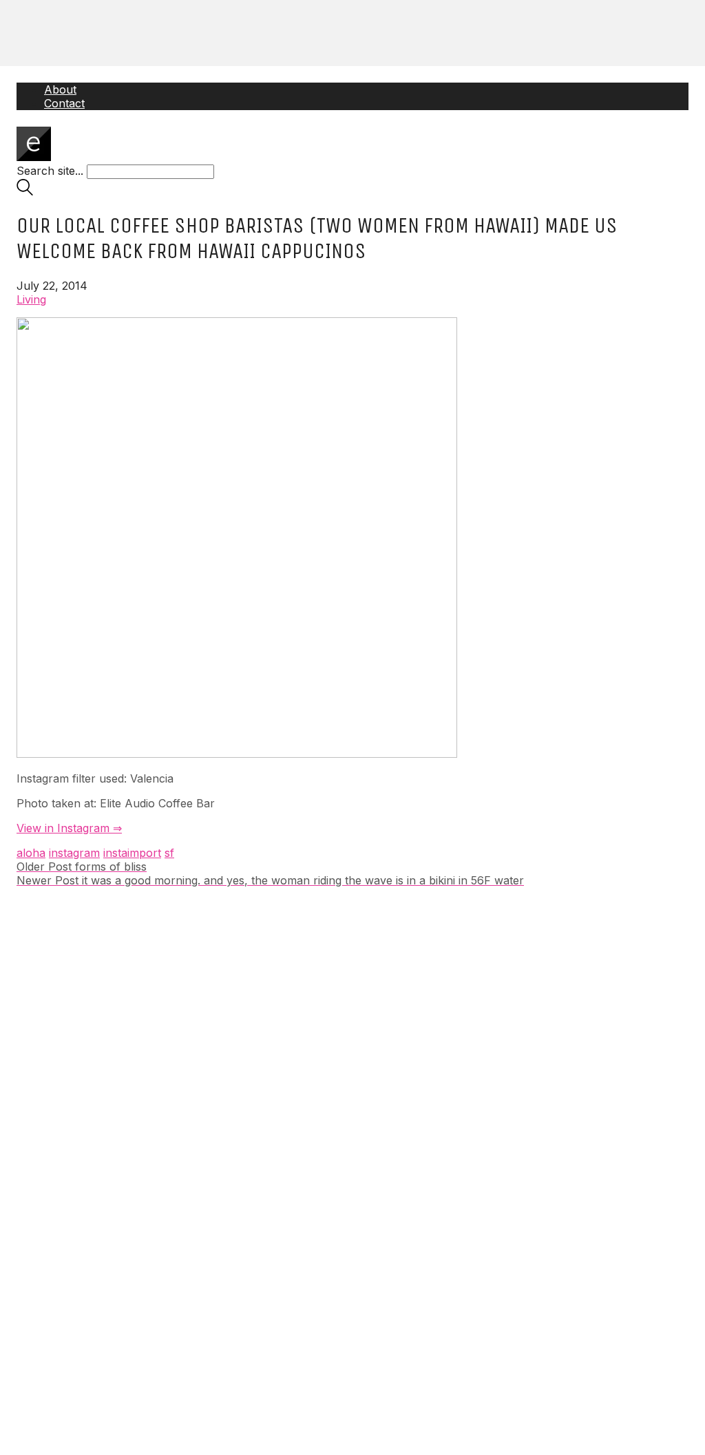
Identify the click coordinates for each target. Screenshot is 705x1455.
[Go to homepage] (34, 157)
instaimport (132, 853)
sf (169, 853)
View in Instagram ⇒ (69, 828)
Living (31, 299)
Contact (64, 103)
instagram (74, 853)
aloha (31, 853)
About (60, 89)
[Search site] (25, 191)
